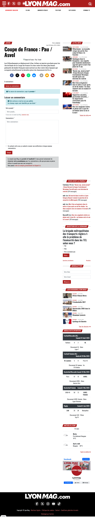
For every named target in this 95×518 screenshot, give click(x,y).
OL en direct (75, 93)
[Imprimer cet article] (41, 75)
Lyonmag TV (86, 10)
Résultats (88, 260)
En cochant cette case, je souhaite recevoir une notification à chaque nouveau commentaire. (30, 147)
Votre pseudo (10, 108)
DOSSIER (74, 293)
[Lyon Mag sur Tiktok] (58, 505)
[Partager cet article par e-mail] (47, 75)
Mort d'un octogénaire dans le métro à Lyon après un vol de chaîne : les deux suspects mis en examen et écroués (81, 87)
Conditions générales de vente (69, 510)
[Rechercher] (89, 4)
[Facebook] (8, 3)
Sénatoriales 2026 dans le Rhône (81, 309)
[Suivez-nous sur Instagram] (47, 505)
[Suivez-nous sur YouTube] (53, 505)
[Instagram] (18, 3)
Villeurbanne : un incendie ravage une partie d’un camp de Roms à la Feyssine (81, 52)
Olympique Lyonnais (78, 315)
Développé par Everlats (47, 514)
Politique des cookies (48, 510)
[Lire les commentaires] (52, 75)
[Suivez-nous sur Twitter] (42, 505)
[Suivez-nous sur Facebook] (77, 471)
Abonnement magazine (11, 10)
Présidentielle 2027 (79, 302)
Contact (57, 510)
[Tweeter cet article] (17, 75)
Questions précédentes (68, 260)
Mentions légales (36, 510)
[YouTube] (23, 3)
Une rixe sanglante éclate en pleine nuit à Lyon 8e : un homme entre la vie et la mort (81, 109)
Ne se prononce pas (69, 252)
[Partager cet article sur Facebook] (12, 75)
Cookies (3, 516)
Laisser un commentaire (12, 86)
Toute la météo (84, 452)
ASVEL (8, 43)
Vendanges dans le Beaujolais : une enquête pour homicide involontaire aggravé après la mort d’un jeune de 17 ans (81, 63)
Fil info (28, 10)
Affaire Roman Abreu (79, 295)
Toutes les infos (84, 115)
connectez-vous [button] (25, 115)
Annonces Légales (43, 10)
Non (65, 249)
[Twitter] (13, 3)
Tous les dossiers (84, 326)
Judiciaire (75, 57)
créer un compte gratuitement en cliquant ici (28, 165)
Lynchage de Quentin (79, 321)
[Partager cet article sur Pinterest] (23, 75)
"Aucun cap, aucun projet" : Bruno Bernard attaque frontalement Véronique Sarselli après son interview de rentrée (81, 75)
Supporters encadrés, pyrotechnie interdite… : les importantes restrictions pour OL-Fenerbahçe (80, 99)
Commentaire (10, 118)
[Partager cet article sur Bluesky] (34, 75)
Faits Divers (72, 10)
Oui (65, 246)
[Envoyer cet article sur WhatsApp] (28, 75)
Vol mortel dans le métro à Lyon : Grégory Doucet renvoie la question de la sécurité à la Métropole (76, 197)
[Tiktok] (29, 3)
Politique (58, 10)
